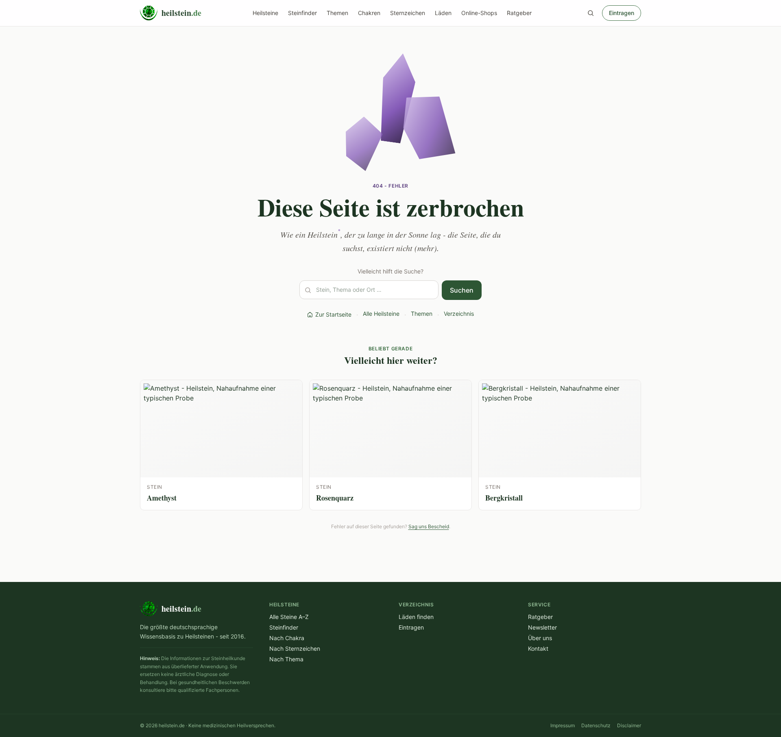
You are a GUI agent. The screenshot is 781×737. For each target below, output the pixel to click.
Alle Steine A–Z (289, 616)
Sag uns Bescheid (428, 526)
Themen (337, 12)
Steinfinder (302, 12)
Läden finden (416, 616)
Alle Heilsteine (381, 313)
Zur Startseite (333, 314)
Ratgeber (519, 12)
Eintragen (621, 12)
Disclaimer (629, 725)
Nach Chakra (286, 637)
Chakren (369, 12)
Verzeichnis (459, 313)
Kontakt (538, 648)
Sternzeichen (407, 12)
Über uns (540, 637)
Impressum (562, 725)
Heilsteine (265, 12)
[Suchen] (590, 13)
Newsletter (542, 627)
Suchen (461, 290)
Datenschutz (596, 725)
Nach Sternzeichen (294, 648)
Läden (443, 12)
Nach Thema (286, 659)
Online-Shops (479, 12)
